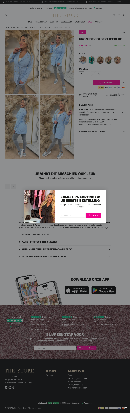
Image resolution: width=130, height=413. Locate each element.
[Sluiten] (102, 193)
